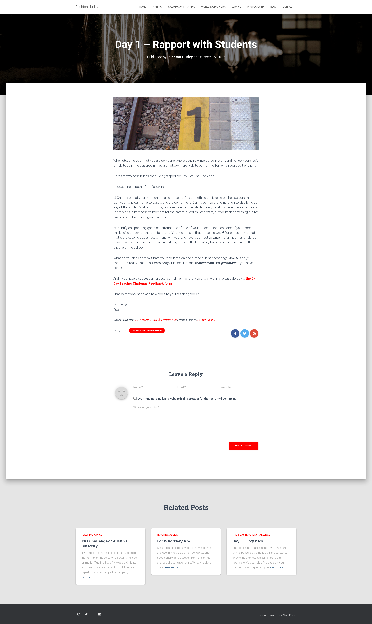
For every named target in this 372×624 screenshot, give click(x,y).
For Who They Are (173, 541)
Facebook (93, 615)
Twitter (86, 615)
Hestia (262, 615)
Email (99, 615)
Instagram (79, 615)
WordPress (289, 615)
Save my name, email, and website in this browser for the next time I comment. (186, 398)
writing (157, 6)
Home (143, 6)
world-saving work (213, 6)
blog (273, 6)
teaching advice (91, 534)
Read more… (89, 577)
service (236, 6)
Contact (288, 6)
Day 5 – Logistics (247, 541)
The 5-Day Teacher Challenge (146, 330)
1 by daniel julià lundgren (155, 320)
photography (255, 6)
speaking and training (181, 6)
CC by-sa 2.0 (206, 320)
